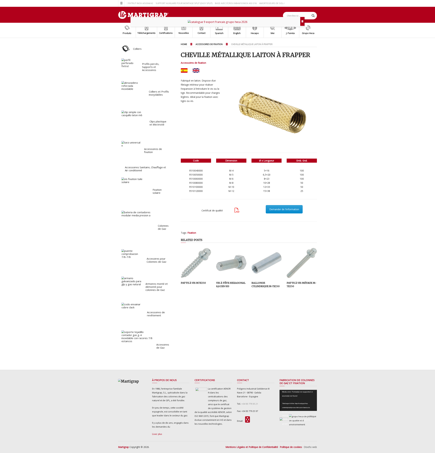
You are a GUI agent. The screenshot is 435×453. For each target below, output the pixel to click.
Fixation (191, 232)
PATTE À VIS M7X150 (193, 282)
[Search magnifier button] (313, 15)
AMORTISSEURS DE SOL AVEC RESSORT (270, 3)
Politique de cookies (291, 447)
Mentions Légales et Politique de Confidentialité (251, 447)
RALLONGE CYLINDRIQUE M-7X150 (265, 284)
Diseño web (310, 447)
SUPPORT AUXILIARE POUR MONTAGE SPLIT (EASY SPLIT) (174, 3)
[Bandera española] (184, 70)
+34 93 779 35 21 (250, 403)
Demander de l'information (284, 209)
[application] (298, 400)
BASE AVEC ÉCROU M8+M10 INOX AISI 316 (226, 3)
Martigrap (123, 447)
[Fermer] (302, 21)
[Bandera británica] (196, 70)
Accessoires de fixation (193, 62)
